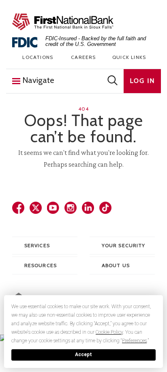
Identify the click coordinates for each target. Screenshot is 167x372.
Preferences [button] (134, 341)
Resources (40, 265)
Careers (83, 57)
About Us (116, 265)
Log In (142, 81)
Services (37, 245)
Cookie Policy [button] (109, 332)
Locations (37, 57)
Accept (83, 354)
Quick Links (129, 57)
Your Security (123, 245)
